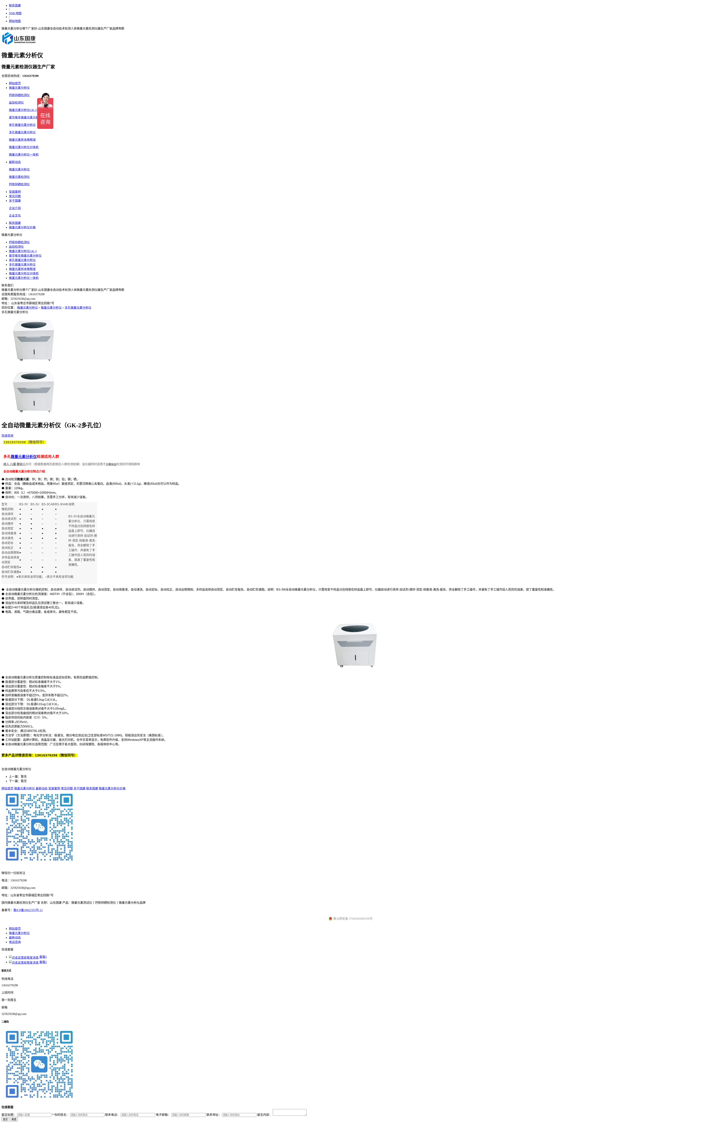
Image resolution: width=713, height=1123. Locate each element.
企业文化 (15, 215)
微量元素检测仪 (19, 176)
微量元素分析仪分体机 (24, 147)
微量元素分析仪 (19, 87)
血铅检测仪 (16, 102)
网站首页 (15, 83)
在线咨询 (7, 435)
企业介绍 (15, 208)
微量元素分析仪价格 (22, 227)
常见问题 (15, 196)
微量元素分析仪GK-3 (23, 110)
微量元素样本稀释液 (22, 139)
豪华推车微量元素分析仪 (25, 117)
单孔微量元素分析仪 (22, 124)
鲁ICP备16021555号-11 (28, 910)
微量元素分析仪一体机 (24, 154)
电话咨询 (15, 942)
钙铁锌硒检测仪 (19, 95)
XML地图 (15, 13)
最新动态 (15, 162)
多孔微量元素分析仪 (22, 132)
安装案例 (15, 191)
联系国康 (15, 5)
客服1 (43, 956)
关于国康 (15, 200)
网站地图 (15, 21)
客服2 (43, 962)
